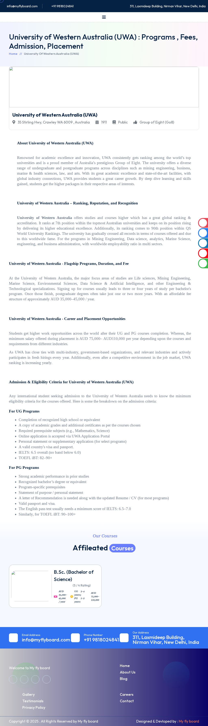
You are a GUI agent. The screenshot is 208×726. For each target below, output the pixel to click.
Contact (127, 701)
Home (13, 54)
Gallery (28, 694)
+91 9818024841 (62, 6)
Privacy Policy (33, 707)
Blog (123, 678)
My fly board (189, 721)
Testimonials (32, 701)
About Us (127, 672)
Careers (126, 694)
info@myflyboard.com (22, 6)
